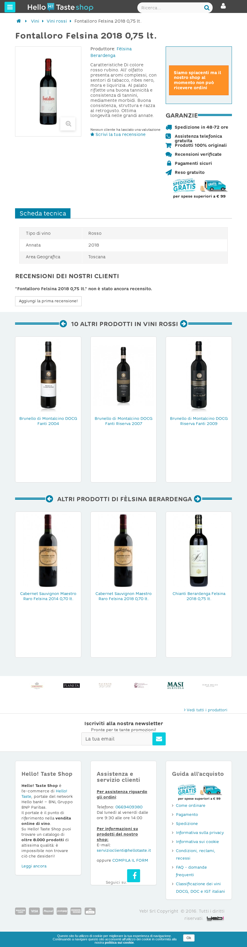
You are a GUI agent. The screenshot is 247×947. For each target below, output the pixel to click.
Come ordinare (190, 805)
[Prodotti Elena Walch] (210, 685)
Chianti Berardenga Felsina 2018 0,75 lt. (199, 596)
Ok (188, 938)
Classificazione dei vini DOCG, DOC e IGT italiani (200, 888)
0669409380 (128, 807)
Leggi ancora (33, 866)
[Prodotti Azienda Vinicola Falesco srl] (106, 685)
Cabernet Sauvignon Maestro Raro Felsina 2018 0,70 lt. (123, 596)
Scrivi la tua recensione (119, 134)
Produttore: (102, 48)
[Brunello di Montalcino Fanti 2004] (48, 375)
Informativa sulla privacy (200, 832)
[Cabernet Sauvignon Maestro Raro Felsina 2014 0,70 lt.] (48, 550)
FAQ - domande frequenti (191, 871)
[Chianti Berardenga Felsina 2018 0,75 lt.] (198, 550)
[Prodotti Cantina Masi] (175, 685)
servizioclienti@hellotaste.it (124, 850)
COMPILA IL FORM (130, 860)
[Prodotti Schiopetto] (37, 685)
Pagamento (187, 814)
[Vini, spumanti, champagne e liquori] (19, 21)
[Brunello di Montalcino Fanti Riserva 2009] (198, 375)
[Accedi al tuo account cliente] (223, 8)
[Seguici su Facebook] (133, 875)
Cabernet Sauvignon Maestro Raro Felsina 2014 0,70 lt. (48, 596)
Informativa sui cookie (197, 841)
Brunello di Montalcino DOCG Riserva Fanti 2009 (199, 421)
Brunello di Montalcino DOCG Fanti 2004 (48, 421)
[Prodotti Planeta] (71, 685)
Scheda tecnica (43, 213)
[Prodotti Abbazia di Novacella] (141, 685)
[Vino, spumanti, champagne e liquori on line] (39, 7)
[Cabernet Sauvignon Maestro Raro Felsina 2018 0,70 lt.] (123, 550)
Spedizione (187, 823)
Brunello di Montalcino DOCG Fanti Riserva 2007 (123, 421)
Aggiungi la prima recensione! (48, 301)
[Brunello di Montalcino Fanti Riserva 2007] (123, 375)
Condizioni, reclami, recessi (195, 854)
